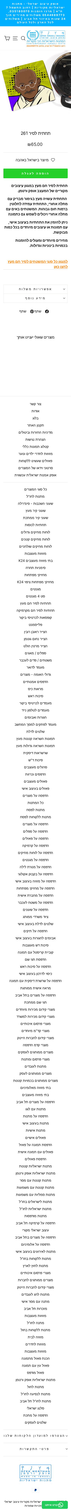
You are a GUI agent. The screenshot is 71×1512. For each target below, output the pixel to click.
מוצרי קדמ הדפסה (35, 1045)
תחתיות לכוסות (35, 525)
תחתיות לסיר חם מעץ (35, 603)
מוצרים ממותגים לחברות (35, 1280)
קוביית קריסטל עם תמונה (35, 952)
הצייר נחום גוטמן (35, 639)
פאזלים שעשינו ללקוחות (35, 461)
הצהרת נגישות (35, 439)
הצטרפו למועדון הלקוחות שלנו (34, 1435)
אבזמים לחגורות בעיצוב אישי (35, 938)
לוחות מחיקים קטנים (35, 539)
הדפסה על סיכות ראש (35, 967)
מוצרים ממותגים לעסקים (35, 1052)
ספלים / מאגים (35, 653)
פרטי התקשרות (34, 1449)
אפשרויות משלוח (35, 289)
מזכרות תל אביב (35, 1309)
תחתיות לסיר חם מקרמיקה (36, 610)
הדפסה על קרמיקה (35, 846)
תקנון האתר (35, 425)
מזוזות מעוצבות (35, 554)
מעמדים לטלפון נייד (35, 710)
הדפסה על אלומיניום (35, 1244)
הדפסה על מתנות (35, 1116)
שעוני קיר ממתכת (35, 518)
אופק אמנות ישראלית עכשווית (35, 475)
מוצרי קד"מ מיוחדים (35, 1031)
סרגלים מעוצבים (35, 767)
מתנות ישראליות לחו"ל (35, 1209)
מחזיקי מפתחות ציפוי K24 (35, 582)
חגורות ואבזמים (36, 717)
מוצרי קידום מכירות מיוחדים (35, 1009)
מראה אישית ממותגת (35, 988)
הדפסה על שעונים (35, 910)
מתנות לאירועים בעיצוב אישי (36, 1252)
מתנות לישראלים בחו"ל (35, 1202)
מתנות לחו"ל (35, 496)
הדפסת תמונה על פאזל (35, 1145)
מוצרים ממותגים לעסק (36, 1073)
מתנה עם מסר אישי (35, 1302)
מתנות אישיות (35, 1130)
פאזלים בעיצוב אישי (35, 788)
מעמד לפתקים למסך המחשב (35, 724)
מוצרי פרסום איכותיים (36, 1024)
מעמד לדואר (35, 667)
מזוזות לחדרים (35, 1344)
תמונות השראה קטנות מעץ (35, 739)
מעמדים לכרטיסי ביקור (36, 703)
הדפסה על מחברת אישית (35, 895)
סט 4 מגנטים (35, 596)
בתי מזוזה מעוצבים (35, 1095)
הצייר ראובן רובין (35, 632)
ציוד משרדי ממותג (35, 917)
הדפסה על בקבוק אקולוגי (35, 874)
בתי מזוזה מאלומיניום (35, 1088)
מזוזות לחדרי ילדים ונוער (36, 454)
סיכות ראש (35, 696)
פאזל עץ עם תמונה (35, 1366)
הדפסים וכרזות (35, 774)
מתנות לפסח (35, 810)
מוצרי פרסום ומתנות (35, 1059)
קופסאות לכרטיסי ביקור (35, 618)
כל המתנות (36, 803)
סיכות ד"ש (35, 760)
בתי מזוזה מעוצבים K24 (36, 561)
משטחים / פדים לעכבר (35, 660)
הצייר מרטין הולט (35, 646)
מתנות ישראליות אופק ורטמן (35, 1173)
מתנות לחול (35, 1387)
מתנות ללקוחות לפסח (35, 817)
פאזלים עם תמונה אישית (35, 1152)
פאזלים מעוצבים (35, 781)
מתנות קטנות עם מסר (35, 1180)
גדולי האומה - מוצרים (35, 674)
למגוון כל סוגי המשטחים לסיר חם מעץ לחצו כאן (38, 264)
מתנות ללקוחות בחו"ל (35, 1259)
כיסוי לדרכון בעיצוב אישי (35, 974)
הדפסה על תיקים (35, 931)
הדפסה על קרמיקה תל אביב (35, 1223)
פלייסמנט (35, 625)
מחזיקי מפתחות (35, 575)
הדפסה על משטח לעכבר (35, 903)
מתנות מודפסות (35, 1216)
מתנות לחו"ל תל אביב (35, 1401)
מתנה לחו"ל (35, 1323)
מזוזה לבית (35, 1337)
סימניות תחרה (36, 568)
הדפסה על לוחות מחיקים (35, 853)
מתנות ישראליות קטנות (35, 1166)
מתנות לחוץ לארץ (35, 1266)
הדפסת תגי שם (35, 959)
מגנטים (35, 589)
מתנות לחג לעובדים (35, 1294)
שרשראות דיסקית (35, 753)
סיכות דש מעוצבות (35, 945)
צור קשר (35, 404)
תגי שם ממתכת (35, 1002)
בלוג (35, 418)
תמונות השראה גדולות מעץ (35, 746)
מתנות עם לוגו (35, 1109)
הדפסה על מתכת (35, 1415)
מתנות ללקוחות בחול (35, 1330)
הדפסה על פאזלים (35, 838)
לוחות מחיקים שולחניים (35, 546)
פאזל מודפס (35, 1373)
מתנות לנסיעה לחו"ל (35, 1394)
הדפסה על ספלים (35, 831)
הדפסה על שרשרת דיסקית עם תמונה (35, 981)
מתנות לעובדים (35, 1066)
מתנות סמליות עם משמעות (35, 1195)
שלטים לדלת (35, 732)
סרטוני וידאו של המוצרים (35, 468)
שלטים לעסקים (35, 1422)
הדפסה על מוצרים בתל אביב (35, 995)
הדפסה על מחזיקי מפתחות (36, 888)
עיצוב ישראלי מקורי (35, 1230)
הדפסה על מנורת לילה (35, 867)
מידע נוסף (35, 298)
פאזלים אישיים (35, 1138)
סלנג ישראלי (35, 1408)
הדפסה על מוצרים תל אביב (35, 1102)
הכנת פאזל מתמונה (35, 1358)
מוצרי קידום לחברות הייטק (35, 1038)
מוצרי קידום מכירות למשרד (36, 1017)
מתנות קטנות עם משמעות (35, 1187)
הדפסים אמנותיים (35, 682)
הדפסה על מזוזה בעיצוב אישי (35, 881)
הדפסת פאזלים (35, 1159)
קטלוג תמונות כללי (35, 447)
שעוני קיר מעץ (36, 511)
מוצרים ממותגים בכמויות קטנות (35, 1081)
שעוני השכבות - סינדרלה (35, 504)
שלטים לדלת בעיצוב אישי (35, 924)
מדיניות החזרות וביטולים (36, 432)
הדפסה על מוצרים (35, 796)
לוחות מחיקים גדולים (35, 532)
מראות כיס (35, 689)
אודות (35, 411)
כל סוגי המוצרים (35, 489)
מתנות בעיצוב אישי (35, 1123)
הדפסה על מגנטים (35, 860)
